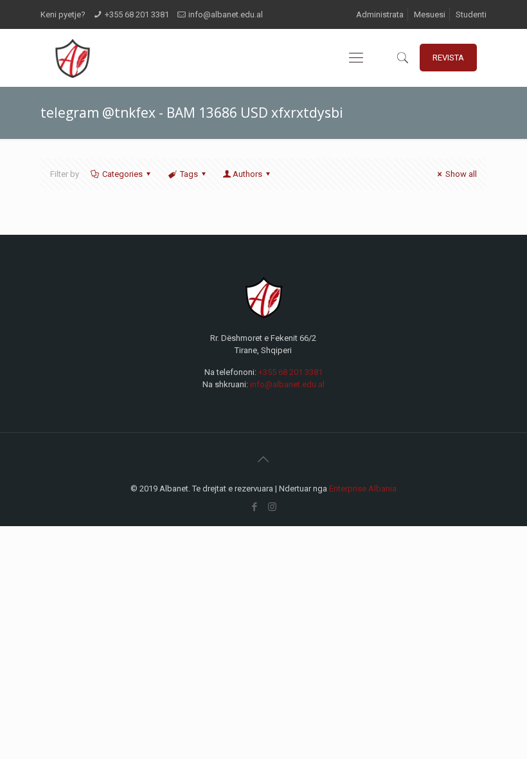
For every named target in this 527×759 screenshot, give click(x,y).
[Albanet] (72, 58)
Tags (189, 174)
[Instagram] (272, 507)
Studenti (471, 14)
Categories (122, 174)
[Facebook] (255, 507)
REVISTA (448, 57)
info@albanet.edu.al (225, 14)
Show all (461, 174)
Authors (247, 174)
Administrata (380, 14)
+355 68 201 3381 (137, 14)
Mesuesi (429, 14)
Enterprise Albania (363, 488)
